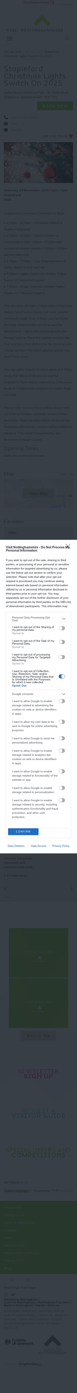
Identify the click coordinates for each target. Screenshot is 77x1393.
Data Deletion (16, 845)
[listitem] (38, 619)
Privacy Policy (60, 845)
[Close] (69, 547)
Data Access (38, 845)
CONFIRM (23, 831)
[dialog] (38, 696)
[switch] (62, 628)
